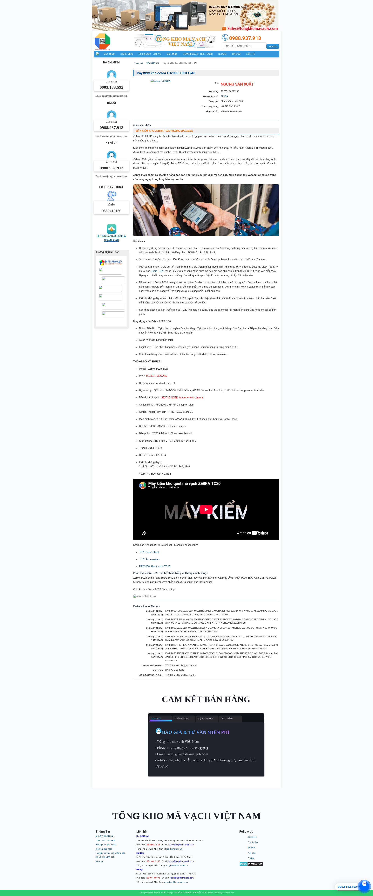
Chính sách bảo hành (105, 840)
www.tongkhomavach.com (176, 882)
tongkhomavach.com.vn (177, 865)
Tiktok (251, 858)
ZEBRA (224, 96)
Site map (99, 861)
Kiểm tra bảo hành (104, 849)
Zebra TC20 (157, 270)
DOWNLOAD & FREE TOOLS (198, 54)
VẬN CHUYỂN (206, 718)
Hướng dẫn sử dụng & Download (110, 853)
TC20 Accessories (149, 559)
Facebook (252, 837)
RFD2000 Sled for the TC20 (154, 566)
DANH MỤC (126, 54)
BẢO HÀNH (228, 718)
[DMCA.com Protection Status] (251, 865)
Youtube (251, 853)
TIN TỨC (236, 54)
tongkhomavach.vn (173, 849)
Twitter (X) (253, 842)
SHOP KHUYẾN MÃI (105, 836)
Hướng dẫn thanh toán (106, 844)
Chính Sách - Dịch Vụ (150, 54)
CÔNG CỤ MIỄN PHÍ (105, 857)
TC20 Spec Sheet (149, 552)
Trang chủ (138, 63)
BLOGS (222, 54)
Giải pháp (172, 54)
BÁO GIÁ (156, 718)
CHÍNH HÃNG (182, 718)
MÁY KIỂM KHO (152, 63)
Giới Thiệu (109, 54)
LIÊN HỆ (250, 54)
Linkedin (252, 847)
